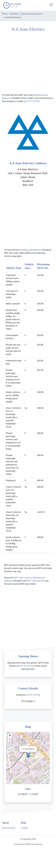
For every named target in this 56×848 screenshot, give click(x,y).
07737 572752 (32, 101)
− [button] (10, 739)
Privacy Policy (8, 828)
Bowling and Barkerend (32, 14)
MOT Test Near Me (35, 581)
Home (5, 14)
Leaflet (47, 783)
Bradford (14, 14)
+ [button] (10, 735)
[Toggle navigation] (51, 4)
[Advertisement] (28, 62)
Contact (24, 828)
